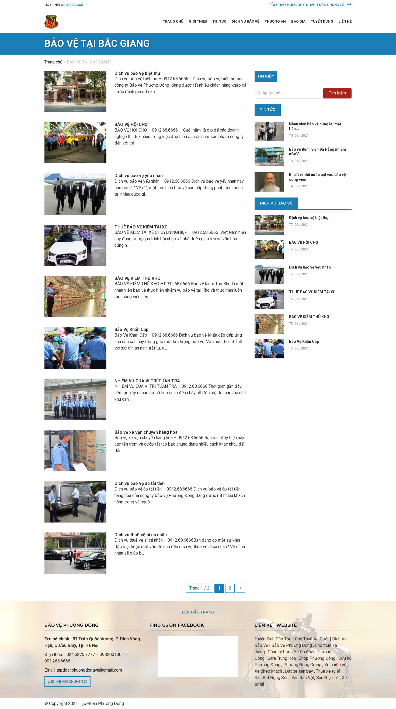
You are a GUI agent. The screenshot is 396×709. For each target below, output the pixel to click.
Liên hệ (345, 21)
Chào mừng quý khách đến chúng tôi (311, 4)
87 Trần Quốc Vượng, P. (95, 638)
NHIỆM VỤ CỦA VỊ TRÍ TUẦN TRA (147, 380)
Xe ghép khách (268, 671)
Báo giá (298, 21)
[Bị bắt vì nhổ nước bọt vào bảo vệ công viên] (269, 182)
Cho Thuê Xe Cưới (312, 638)
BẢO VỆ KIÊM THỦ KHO (138, 278)
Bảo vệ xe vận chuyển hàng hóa (146, 432)
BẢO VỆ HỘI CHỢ (131, 124)
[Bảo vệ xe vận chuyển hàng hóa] (75, 450)
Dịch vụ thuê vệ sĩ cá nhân (140, 534)
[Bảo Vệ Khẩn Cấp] (75, 348)
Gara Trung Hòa (282, 658)
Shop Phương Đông (317, 658)
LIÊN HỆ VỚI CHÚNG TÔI (67, 681)
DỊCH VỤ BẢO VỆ (276, 203)
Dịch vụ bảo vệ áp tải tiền (139, 483)
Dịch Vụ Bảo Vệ (245, 21)
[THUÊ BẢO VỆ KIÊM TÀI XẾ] (75, 245)
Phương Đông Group (301, 664)
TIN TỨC (219, 21)
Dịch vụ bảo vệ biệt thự (137, 73)
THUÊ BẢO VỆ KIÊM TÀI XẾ (140, 227)
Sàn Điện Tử (327, 677)
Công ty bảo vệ (282, 651)
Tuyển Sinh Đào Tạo (273, 638)
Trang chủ (173, 21)
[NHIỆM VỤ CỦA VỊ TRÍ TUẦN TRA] (75, 399)
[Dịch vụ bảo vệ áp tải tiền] (75, 502)
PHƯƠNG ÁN (275, 21)
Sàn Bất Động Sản (272, 677)
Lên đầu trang (198, 612)
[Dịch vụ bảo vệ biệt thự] (75, 91)
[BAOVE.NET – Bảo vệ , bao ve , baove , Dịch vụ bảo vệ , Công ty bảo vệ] (51, 21)
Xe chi (330, 664)
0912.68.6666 (72, 4)
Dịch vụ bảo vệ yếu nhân (138, 175)
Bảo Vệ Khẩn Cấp (131, 329)
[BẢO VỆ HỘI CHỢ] (75, 142)
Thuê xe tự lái (329, 671)
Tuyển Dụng (322, 21)
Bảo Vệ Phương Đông (292, 645)
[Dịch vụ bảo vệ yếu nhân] (75, 194)
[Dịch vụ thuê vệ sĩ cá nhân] (75, 553)
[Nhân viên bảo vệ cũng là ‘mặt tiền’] (269, 131)
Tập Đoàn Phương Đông (101, 703)
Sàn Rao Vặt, (303, 677)
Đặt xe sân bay (299, 671)
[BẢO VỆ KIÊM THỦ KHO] (75, 297)
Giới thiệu (198, 21)
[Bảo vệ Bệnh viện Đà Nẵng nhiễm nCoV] (269, 156)
